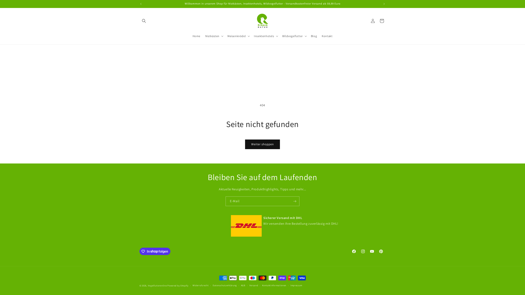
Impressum (296, 285)
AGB (243, 285)
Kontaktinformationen (274, 285)
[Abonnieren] (294, 201)
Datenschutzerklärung (225, 285)
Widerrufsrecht (201, 285)
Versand (253, 285)
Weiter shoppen (262, 144)
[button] (143, 20)
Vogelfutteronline (157, 285)
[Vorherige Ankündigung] (140, 4)
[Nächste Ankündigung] (384, 4)
